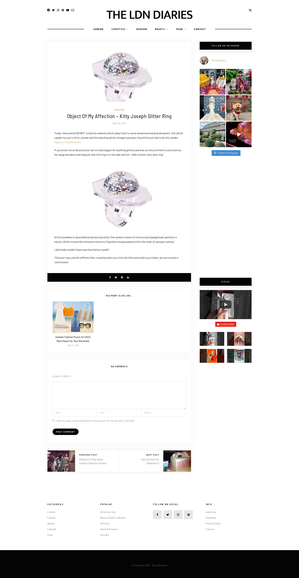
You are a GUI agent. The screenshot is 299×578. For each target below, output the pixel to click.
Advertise (211, 511)
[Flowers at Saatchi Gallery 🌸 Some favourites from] (212, 108)
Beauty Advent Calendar (113, 517)
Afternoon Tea (107, 511)
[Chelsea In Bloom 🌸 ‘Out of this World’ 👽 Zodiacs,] (212, 82)
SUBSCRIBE (227, 324)
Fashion (141, 29)
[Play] (226, 304)
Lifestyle (118, 29)
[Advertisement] (226, 217)
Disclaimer (211, 517)
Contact (200, 29)
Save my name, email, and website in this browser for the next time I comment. (96, 420)
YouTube (104, 534)
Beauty (160, 29)
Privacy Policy (213, 523)
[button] (212, 340)
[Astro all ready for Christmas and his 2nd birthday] (239, 108)
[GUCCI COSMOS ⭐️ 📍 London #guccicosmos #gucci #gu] (239, 134)
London (98, 29)
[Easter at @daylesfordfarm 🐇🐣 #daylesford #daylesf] (212, 134)
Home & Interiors (109, 529)
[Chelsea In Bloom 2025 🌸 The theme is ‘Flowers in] (239, 82)
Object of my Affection (67, 142)
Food (179, 29)
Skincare (104, 523)
